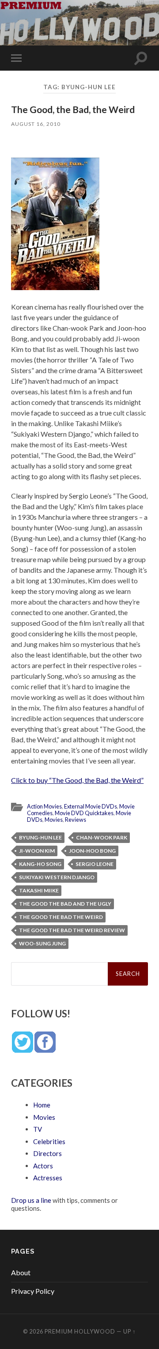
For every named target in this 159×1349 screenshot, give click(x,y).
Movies (54, 819)
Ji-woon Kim (37, 850)
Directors (47, 1153)
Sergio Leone (95, 864)
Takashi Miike (39, 890)
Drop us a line (31, 1200)
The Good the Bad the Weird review (72, 930)
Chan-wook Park (101, 837)
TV (37, 1129)
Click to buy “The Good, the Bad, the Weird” (77, 780)
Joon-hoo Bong (92, 850)
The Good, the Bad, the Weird (73, 109)
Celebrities (49, 1141)
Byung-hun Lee (40, 837)
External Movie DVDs (90, 806)
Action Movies (44, 806)
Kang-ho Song (40, 864)
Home (41, 1105)
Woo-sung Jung (42, 943)
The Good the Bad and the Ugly (65, 903)
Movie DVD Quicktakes (84, 812)
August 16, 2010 (36, 124)
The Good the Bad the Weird (61, 917)
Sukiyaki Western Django (57, 877)
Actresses (47, 1178)
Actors (43, 1166)
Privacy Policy (32, 1291)
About (20, 1272)
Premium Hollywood (80, 1331)
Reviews (75, 819)
